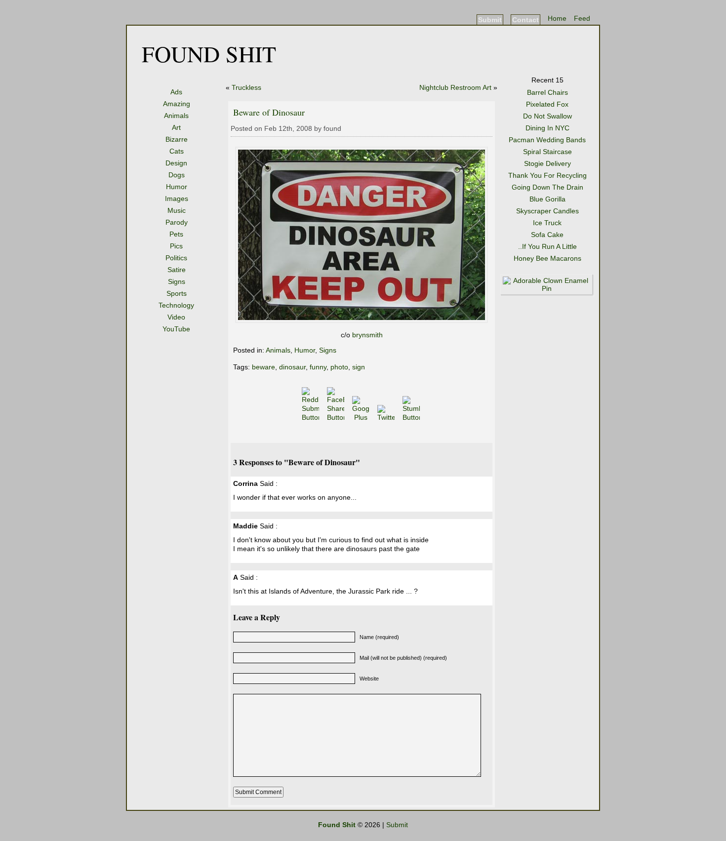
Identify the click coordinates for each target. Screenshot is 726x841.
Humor (176, 187)
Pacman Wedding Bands (547, 140)
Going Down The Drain (547, 187)
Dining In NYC (547, 128)
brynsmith (367, 335)
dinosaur (292, 367)
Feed (582, 18)
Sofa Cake (547, 235)
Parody (176, 222)
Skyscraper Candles (547, 211)
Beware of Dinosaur (269, 112)
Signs (176, 281)
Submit (490, 20)
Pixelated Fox (547, 104)
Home (557, 18)
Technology (176, 305)
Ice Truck (547, 223)
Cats (176, 151)
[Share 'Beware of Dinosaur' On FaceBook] (336, 417)
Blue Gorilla (547, 199)
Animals (176, 116)
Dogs (176, 175)
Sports (176, 293)
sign (358, 367)
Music (176, 210)
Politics (176, 258)
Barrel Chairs (547, 92)
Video (176, 317)
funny (318, 367)
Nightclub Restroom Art (455, 87)
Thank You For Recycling (547, 175)
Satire (176, 270)
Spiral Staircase (547, 152)
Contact (525, 20)
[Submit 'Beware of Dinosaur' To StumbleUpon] (412, 417)
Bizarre (176, 139)
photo (339, 367)
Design (176, 163)
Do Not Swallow (547, 116)
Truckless (246, 87)
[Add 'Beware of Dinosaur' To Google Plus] (361, 417)
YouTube (176, 329)
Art (176, 127)
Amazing (176, 104)
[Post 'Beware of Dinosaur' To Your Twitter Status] (387, 417)
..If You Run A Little (547, 246)
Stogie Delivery (547, 163)
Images (176, 198)
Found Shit (209, 53)
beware (263, 367)
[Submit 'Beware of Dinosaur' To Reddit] (311, 417)
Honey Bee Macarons (547, 258)
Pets (176, 234)
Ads (176, 92)
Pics (176, 246)
